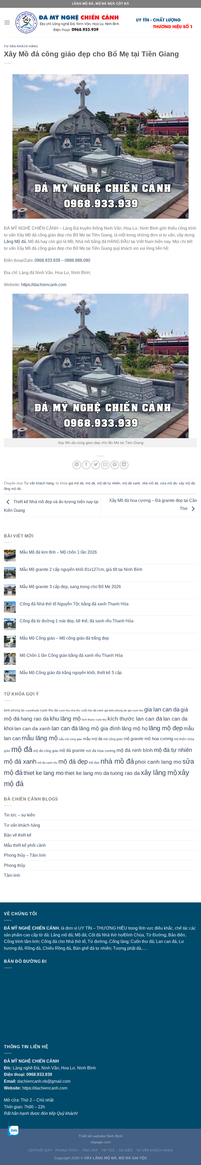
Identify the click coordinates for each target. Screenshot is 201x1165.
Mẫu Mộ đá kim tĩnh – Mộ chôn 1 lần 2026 (58, 552)
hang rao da (35, 719)
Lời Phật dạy (40, 1150)
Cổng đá (49, 941)
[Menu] (7, 22)
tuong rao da (125, 773)
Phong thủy (14, 865)
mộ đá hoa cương (100, 751)
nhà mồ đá (150, 483)
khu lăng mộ (65, 718)
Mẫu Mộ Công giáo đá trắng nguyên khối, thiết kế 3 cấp (71, 672)
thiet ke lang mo (44, 773)
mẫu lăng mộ (40, 737)
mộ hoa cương (158, 738)
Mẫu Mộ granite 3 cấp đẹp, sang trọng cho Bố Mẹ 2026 (70, 586)
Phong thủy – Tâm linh (25, 855)
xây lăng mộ (159, 772)
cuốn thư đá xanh (92, 710)
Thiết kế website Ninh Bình (101, 1136)
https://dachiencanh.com (43, 284)
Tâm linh (12, 875)
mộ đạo (94, 762)
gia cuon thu (135, 710)
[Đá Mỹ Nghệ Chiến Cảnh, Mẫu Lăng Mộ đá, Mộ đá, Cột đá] (103, 22)
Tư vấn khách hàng (21, 46)
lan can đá (65, 728)
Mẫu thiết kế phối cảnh (25, 845)
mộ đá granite (72, 750)
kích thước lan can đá (135, 719)
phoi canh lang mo (158, 762)
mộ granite (133, 738)
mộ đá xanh (131, 483)
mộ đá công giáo (45, 751)
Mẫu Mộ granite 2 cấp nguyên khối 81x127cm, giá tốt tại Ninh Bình (81, 569)
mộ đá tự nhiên (108, 483)
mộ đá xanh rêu (47, 762)
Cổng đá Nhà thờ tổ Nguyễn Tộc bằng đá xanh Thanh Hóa (74, 604)
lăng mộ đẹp (166, 728)
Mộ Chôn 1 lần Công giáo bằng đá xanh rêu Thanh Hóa (71, 655)
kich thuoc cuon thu (94, 719)
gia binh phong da (115, 710)
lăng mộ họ (135, 728)
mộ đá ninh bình (134, 750)
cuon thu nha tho (69, 710)
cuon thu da (49, 710)
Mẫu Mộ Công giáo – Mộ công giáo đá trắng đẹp (64, 638)
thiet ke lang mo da (87, 773)
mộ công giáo (113, 739)
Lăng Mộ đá (15, 241)
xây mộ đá (187, 483)
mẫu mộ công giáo (70, 739)
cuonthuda (32, 710)
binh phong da (14, 710)
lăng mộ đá (12, 489)
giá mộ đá (76, 483)
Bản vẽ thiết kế (17, 835)
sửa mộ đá (168, 483)
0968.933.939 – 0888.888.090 (62, 260)
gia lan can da (162, 709)
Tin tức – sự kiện (19, 815)
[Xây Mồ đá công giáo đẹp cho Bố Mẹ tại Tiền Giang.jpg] (100, 365)
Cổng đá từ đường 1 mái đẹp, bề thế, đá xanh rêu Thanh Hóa (76, 621)
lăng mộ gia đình (100, 728)
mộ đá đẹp (73, 761)
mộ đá (90, 483)
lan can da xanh (32, 728)
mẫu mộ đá (92, 739)
